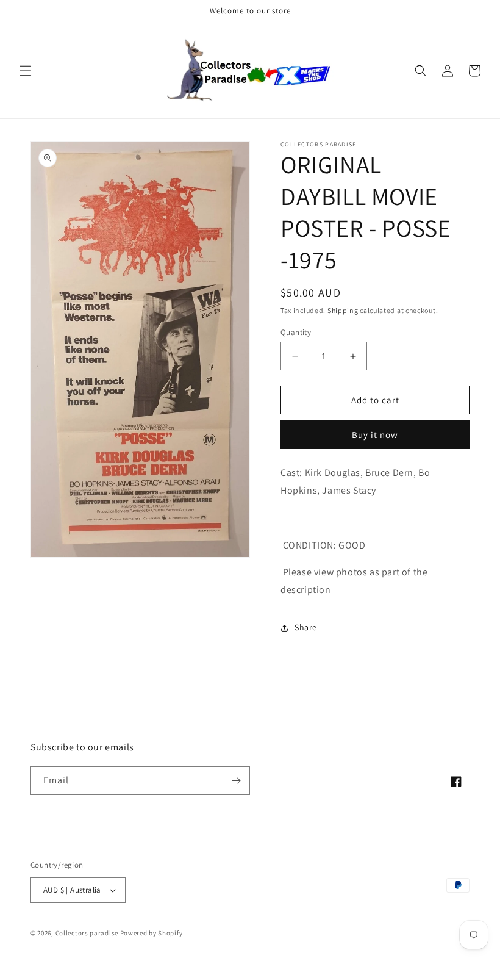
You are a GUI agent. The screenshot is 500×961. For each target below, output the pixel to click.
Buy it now (375, 435)
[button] (25, 70)
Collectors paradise (86, 933)
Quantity (295, 332)
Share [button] (306, 627)
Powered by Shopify (151, 933)
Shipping (343, 310)
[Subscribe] (236, 780)
